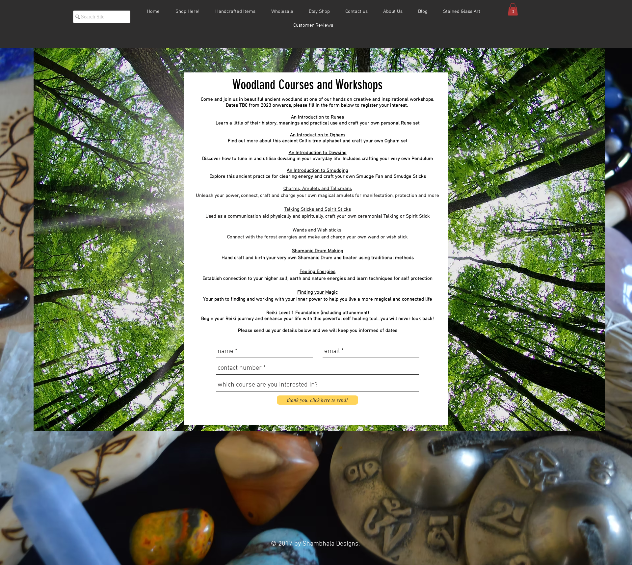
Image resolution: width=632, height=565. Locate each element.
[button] (513, 9)
